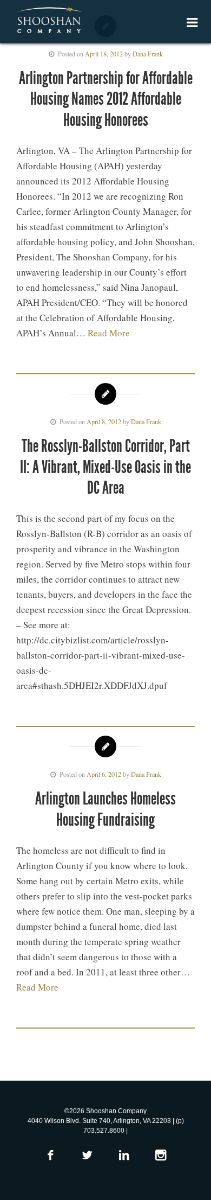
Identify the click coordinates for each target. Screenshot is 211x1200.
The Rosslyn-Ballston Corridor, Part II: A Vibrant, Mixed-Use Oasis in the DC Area (105, 467)
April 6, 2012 (104, 774)
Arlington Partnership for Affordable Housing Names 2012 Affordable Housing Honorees (106, 99)
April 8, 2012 (104, 421)
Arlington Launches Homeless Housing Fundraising (105, 808)
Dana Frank (148, 53)
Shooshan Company (49, 20)
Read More (109, 333)
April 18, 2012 (104, 53)
